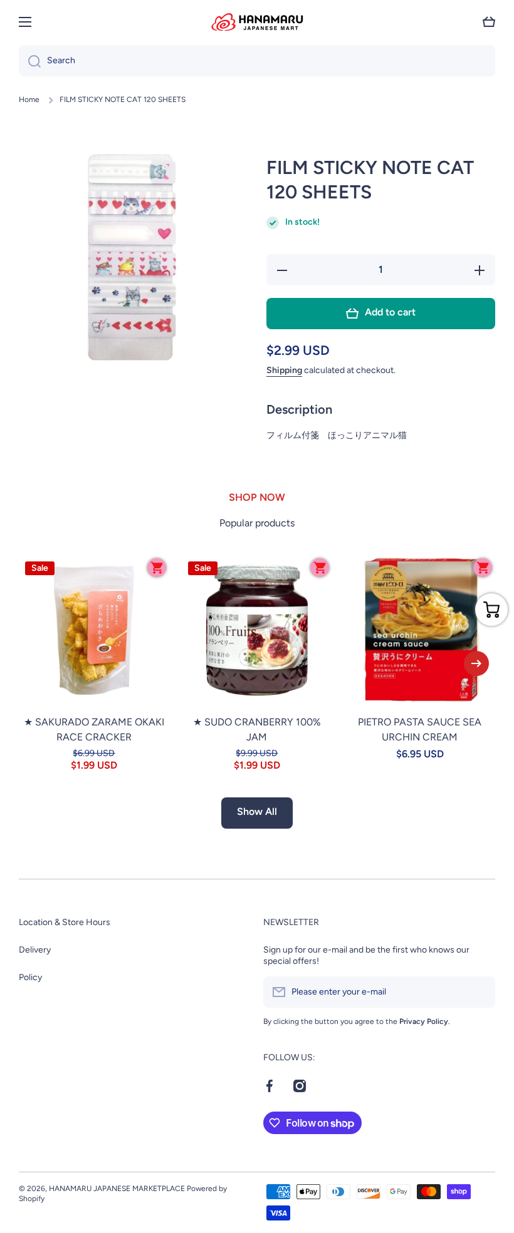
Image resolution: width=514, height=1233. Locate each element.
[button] (489, 22)
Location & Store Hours (64, 922)
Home (29, 99)
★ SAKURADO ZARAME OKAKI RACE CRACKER (94, 729)
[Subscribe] (479, 992)
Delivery (35, 949)
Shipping (284, 370)
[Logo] (257, 22)
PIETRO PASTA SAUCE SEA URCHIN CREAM (419, 729)
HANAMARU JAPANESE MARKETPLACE (117, 1188)
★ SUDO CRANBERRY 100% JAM (257, 729)
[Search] (30, 60)
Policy (30, 977)
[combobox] (257, 60)
